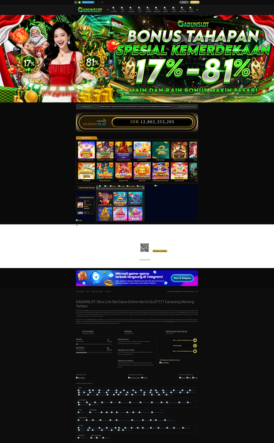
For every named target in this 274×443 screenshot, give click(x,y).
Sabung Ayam (182, 11)
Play (102, 124)
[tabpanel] (137, 58)
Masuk (184, 2)
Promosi (191, 11)
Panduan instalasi (159, 251)
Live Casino (131, 11)
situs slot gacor (171, 321)
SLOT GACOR (79, 291)
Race (139, 11)
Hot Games (114, 11)
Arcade (165, 11)
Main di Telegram (89, 2)
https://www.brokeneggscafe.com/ (183, 340)
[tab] (100, 186)
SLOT (87, 291)
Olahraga (148, 11)
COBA (106, 197)
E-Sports (174, 11)
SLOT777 (108, 291)
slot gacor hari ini (92, 319)
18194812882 (177, 345)
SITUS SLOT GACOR (97, 291)
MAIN (87, 150)
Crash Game (156, 11)
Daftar (195, 2)
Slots (122, 11)
